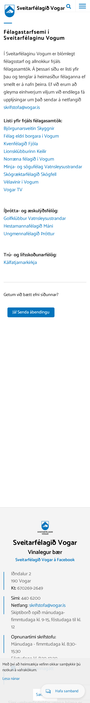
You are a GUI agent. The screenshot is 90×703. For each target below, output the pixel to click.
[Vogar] (45, 536)
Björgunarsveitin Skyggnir (29, 129)
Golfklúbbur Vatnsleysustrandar (35, 219)
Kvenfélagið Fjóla (21, 144)
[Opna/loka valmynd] (82, 6)
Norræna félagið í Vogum (29, 159)
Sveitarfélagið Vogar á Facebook (45, 560)
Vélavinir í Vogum (21, 182)
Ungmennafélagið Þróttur (29, 234)
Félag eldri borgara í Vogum (31, 136)
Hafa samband (66, 691)
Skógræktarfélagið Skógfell (30, 175)
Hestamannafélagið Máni (28, 226)
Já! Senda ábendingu (30, 312)
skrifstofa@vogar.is (22, 108)
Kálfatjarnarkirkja (20, 263)
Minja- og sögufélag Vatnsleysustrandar (43, 167)
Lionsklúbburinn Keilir (25, 152)
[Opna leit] (69, 6)
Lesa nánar (11, 678)
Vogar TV (13, 190)
